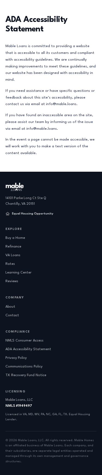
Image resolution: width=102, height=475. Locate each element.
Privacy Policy (16, 358)
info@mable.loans (61, 104)
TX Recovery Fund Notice (25, 375)
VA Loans (12, 255)
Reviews (11, 281)
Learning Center (18, 272)
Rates (10, 264)
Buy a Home (15, 238)
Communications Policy (23, 366)
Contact (12, 315)
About (10, 306)
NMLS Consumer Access (24, 340)
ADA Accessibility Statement (28, 349)
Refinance (13, 246)
